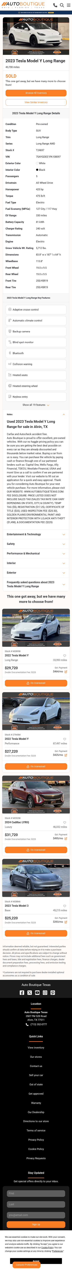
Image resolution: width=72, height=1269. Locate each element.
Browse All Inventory (36, 93)
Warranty (36, 1102)
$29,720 (11, 668)
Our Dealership (36, 1112)
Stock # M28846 (12, 901)
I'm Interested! (38, 683)
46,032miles (60, 826)
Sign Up (36, 1224)
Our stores (36, 1056)
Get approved (36, 1093)
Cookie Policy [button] (47, 1247)
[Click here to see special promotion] (36, 12)
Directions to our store (36, 1121)
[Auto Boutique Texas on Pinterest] (51, 992)
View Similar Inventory (36, 102)
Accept (36, 1261)
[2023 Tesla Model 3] (36, 878)
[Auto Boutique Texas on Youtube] (36, 992)
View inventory (36, 1047)
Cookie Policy (36, 1149)
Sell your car (36, 1075)
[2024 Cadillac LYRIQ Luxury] (36, 794)
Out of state (36, 1084)
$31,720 (11, 835)
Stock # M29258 (12, 818)
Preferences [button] (57, 1251)
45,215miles (60, 910)
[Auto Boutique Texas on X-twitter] (28, 992)
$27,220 (11, 751)
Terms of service (36, 1130)
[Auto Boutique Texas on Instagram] (44, 992)
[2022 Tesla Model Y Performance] (36, 711)
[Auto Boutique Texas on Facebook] (20, 992)
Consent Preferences (26, 1264)
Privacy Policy (36, 1139)
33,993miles (60, 660)
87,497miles (60, 743)
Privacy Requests (36, 1158)
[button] (55, 5)
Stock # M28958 (12, 651)
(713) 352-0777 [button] (38, 1024)
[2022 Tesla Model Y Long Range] (36, 628)
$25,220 (11, 918)
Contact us (36, 1066)
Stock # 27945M (12, 734)
